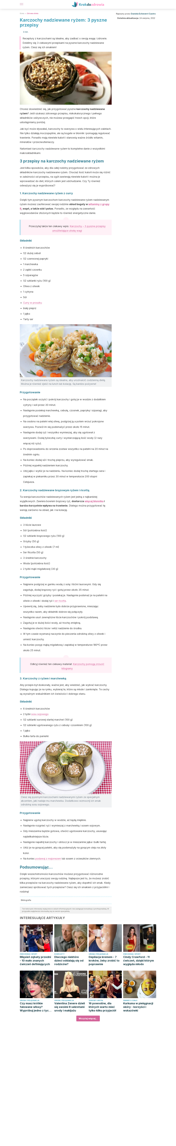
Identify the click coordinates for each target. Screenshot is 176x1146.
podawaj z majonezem (48, 858)
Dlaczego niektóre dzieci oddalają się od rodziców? (68, 960)
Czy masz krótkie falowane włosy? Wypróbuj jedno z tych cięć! (35, 1007)
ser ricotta (60, 600)
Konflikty (59, 954)
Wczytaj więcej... (88, 1018)
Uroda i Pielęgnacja (98, 954)
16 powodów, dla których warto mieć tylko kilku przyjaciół (102, 1007)
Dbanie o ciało (130, 1000)
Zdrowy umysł (96, 1000)
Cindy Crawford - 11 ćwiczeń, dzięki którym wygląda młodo (138, 960)
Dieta (22, 13)
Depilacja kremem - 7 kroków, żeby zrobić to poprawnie (104, 960)
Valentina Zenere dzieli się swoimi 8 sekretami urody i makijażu (69, 1007)
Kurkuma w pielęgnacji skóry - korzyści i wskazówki (138, 1007)
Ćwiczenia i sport (28, 954)
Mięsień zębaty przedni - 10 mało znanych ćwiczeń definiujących (35, 960)
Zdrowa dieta (32, 13)
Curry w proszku (32, 302)
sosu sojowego (40, 714)
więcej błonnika (94, 501)
